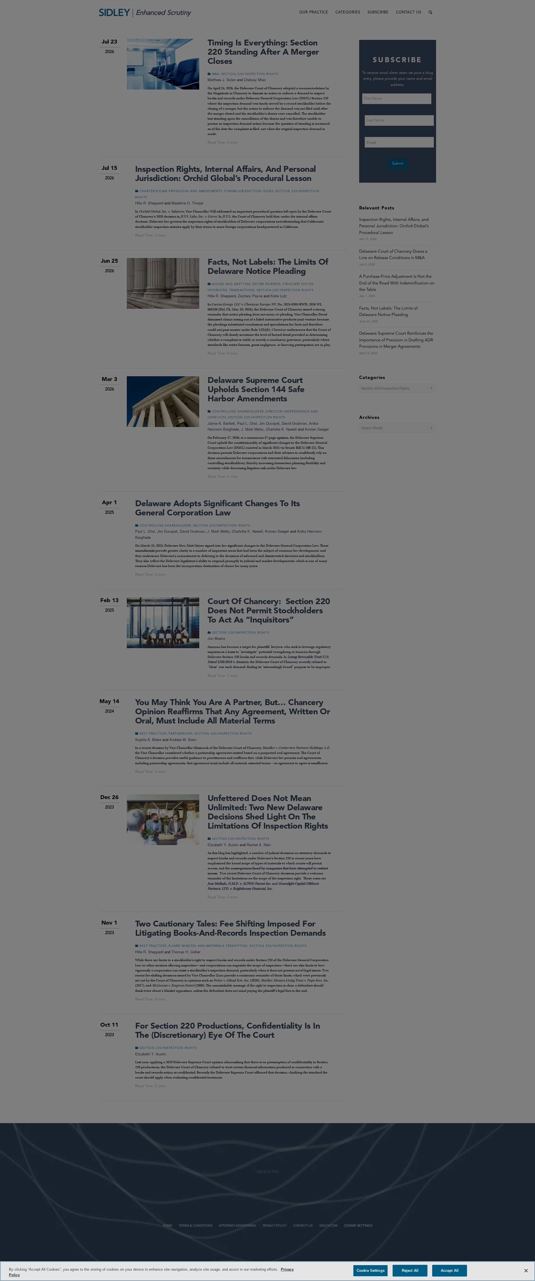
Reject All (410, 1270)
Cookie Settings (371, 1270)
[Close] (526, 1271)
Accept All (450, 1270)
